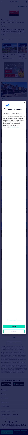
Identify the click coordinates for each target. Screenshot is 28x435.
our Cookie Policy (14, 127)
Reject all (14, 331)
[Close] (24, 102)
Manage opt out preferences (14, 320)
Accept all (14, 326)
